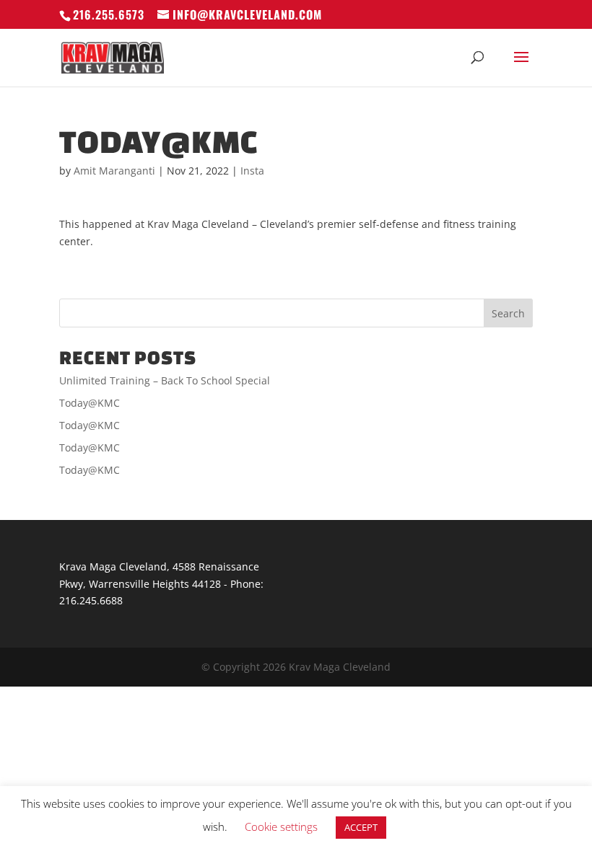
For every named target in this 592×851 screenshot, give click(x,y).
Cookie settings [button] (281, 826)
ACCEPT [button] (361, 827)
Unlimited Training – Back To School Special (164, 380)
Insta (252, 170)
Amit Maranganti (114, 170)
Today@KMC (89, 403)
